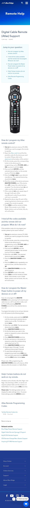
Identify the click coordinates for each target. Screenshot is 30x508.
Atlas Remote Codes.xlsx (10, 412)
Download (10, 414)
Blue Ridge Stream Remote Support (12, 429)
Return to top (5, 421)
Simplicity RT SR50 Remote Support (12, 441)
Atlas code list (15, 153)
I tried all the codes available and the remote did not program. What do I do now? (17, 58)
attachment (8, 159)
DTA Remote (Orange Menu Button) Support (14, 438)
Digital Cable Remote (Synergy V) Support (14, 432)
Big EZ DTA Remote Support (10, 435)
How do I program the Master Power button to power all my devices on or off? (16, 66)
